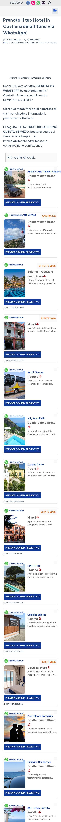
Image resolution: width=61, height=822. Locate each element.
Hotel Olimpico (42, 272)
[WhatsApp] (38, 3)
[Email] (43, 3)
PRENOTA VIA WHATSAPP (17, 169)
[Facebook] (28, 3)
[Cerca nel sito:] (49, 2)
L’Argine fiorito (42, 466)
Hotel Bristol (40, 668)
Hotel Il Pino (39, 567)
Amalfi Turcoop (43, 374)
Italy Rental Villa (44, 420)
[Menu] (55, 11)
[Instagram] (33, 3)
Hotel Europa (40, 325)
